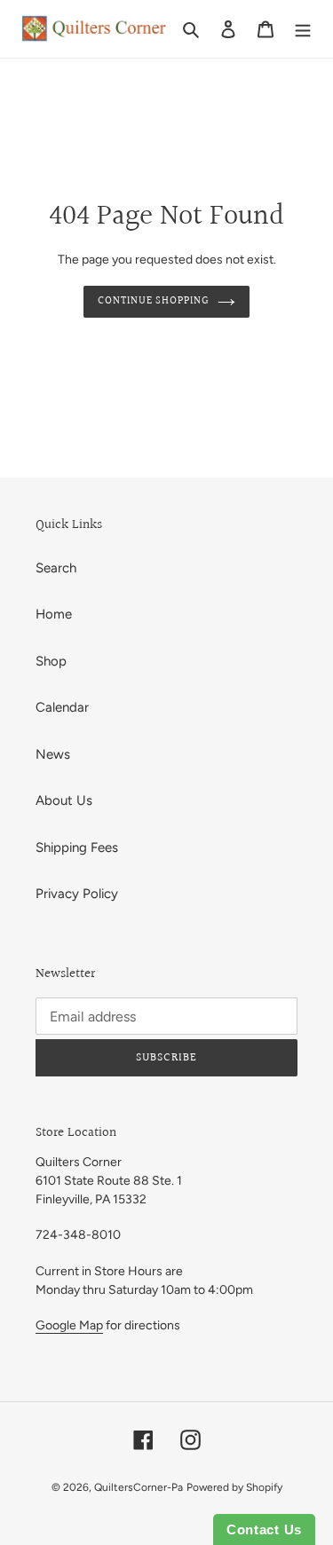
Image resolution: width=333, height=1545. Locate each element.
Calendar (62, 707)
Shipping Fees (77, 847)
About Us (64, 800)
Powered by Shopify (234, 1487)
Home (54, 614)
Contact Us (264, 1529)
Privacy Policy (77, 894)
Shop (51, 661)
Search (56, 568)
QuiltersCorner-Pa (138, 1487)
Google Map (69, 1325)
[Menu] (302, 29)
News (53, 754)
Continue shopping (154, 301)
